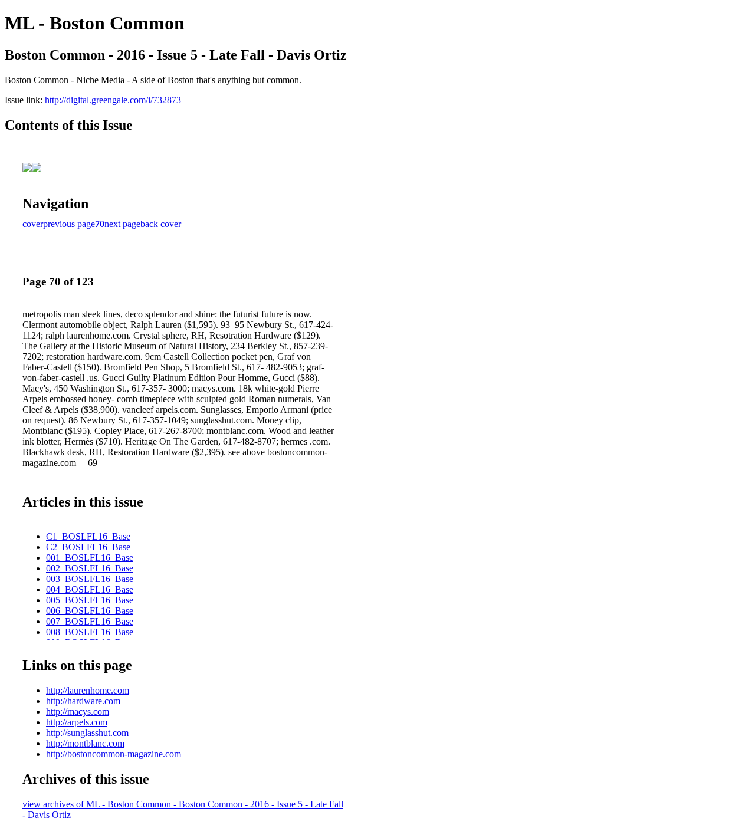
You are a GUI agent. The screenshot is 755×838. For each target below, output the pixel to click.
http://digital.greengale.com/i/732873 (113, 100)
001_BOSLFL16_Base (89, 558)
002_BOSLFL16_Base (89, 568)
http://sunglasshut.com (87, 733)
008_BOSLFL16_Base (89, 632)
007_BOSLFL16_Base (89, 621)
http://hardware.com (83, 701)
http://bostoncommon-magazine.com (113, 754)
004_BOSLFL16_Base (89, 589)
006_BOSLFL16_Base (89, 611)
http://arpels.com (76, 722)
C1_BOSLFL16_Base (88, 536)
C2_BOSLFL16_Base (88, 547)
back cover (160, 224)
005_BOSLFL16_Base (89, 600)
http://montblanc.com (85, 743)
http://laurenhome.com (87, 690)
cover (32, 224)
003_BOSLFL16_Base (89, 579)
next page (122, 224)
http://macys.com (77, 711)
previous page (69, 224)
